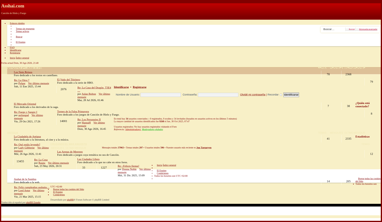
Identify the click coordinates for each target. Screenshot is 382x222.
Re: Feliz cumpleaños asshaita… (31, 187)
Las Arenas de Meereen (70, 151)
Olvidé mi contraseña (252, 94)
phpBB (70, 199)
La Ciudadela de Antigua (27, 136)
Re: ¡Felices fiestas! (128, 165)
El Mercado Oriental (25, 103)
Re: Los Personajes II (89, 119)
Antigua (12, 133)
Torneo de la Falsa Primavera (73, 111)
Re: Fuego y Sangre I (25, 112)
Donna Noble (129, 169)
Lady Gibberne (26, 147)
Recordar (273, 94)
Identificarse (121, 87)
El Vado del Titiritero (68, 79)
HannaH (86, 122)
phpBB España (33, 202)
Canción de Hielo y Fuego (24, 68)
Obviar (4, 18)
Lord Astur (24, 190)
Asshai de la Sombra (25, 179)
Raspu (41, 162)
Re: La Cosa (41, 159)
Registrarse (139, 87)
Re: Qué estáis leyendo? (27, 144)
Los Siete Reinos (23, 72)
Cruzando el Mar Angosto (68, 144)
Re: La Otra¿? (21, 80)
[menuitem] (23, 28)
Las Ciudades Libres (88, 159)
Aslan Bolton (89, 93)
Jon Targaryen (203, 147)
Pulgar (21, 83)
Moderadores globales (152, 129)
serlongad (23, 115)
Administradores (133, 129)
